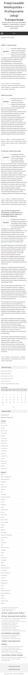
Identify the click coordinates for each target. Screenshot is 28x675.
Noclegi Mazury (15, 623)
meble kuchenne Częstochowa (18, 87)
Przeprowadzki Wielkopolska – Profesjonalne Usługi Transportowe (14, 11)
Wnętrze (3, 595)
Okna (2, 545)
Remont (2, 562)
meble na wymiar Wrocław (12, 143)
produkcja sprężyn (11, 633)
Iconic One (6, 673)
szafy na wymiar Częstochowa (8, 89)
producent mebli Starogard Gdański (19, 630)
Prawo (2, 555)
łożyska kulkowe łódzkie (6, 658)
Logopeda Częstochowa (6, 371)
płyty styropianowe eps (6, 635)
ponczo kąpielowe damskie (7, 629)
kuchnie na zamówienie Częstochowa (16, 85)
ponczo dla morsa (12, 627)
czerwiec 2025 (4, 455)
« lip (13, 407)
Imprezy (2, 512)
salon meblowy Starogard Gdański (18, 204)
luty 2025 (3, 466)
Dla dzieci (3, 489)
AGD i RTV (3, 474)
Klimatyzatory (4, 514)
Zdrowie (3, 598)
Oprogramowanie (5, 547)
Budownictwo (4, 486)
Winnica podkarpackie (6, 373)
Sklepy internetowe (5, 567)
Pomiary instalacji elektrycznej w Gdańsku (10, 383)
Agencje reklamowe (5, 479)
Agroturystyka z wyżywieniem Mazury (9, 609)
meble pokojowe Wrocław (6, 623)
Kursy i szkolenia (4, 522)
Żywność (3, 603)
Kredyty (2, 517)
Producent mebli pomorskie (11, 151)
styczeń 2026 (4, 438)
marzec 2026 (4, 433)
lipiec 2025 (3, 453)
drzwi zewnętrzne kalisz (14, 616)
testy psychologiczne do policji (13, 648)
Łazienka (3, 524)
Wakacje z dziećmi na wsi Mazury (8, 652)
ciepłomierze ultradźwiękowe (7, 610)
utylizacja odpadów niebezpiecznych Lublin (10, 651)
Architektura (3, 481)
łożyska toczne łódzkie (15, 658)
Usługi (2, 588)
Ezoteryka (3, 499)
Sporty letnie (4, 570)
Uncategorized (4, 583)
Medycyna (3, 529)
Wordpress (21, 673)
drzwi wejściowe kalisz (13, 613)
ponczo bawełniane (5, 627)
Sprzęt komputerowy (5, 572)
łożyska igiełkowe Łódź (21, 657)
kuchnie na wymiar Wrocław (7, 141)
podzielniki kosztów (15, 626)
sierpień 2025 (4, 450)
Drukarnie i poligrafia (5, 497)
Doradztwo (3, 494)
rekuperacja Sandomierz (6, 638)
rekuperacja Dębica (5, 637)
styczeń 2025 (4, 468)
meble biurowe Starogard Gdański (19, 618)
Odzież (2, 539)
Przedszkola (3, 557)
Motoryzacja (3, 532)
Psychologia (3, 560)
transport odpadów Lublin (6, 649)
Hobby (2, 507)
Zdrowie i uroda (4, 600)
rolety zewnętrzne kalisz (11, 642)
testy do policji (4, 648)
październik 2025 (4, 445)
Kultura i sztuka (4, 519)
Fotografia (3, 504)
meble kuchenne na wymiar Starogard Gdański (16, 200)
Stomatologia (4, 575)
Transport (3, 577)
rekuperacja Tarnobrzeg (16, 638)
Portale (2, 552)
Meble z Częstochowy (8, 45)
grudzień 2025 (4, 440)
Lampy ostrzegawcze (5, 381)
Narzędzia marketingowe (6, 535)
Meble (7, 83)
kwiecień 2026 (4, 430)
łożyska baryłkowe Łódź (11, 657)
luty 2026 (3, 435)
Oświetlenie (3, 550)
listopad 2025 (4, 443)
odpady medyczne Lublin (6, 626)
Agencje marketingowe (6, 476)
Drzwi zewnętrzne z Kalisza (7, 376)
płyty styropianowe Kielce (16, 635)
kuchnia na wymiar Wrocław (18, 139)
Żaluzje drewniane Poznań (7, 378)
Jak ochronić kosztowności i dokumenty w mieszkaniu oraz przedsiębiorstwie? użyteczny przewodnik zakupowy (11, 213)
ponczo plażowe (16, 629)
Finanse (2, 502)
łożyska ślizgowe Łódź (6, 660)
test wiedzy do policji (19, 646)
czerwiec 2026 (4, 425)
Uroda (2, 585)
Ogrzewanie (3, 542)
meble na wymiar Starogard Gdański (9, 202)
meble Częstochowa (5, 87)
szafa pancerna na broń (16, 358)
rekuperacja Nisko (13, 637)
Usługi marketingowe (5, 593)
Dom (12, 417)
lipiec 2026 (3, 423)
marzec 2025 (4, 463)
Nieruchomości (4, 537)
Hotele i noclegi (4, 509)
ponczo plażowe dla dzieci (6, 630)
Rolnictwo (3, 565)
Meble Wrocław (6, 95)
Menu (14, 33)
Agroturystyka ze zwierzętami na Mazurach (10, 607)
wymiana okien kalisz (12, 655)
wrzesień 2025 (4, 448)
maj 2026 (3, 428)
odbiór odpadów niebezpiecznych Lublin (9, 624)
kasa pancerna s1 (16, 356)
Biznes (2, 484)
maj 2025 (3, 458)
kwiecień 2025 (4, 461)
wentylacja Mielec (18, 652)
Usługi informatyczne (5, 590)
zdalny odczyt (4, 657)
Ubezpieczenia (4, 580)
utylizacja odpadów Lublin (17, 649)
